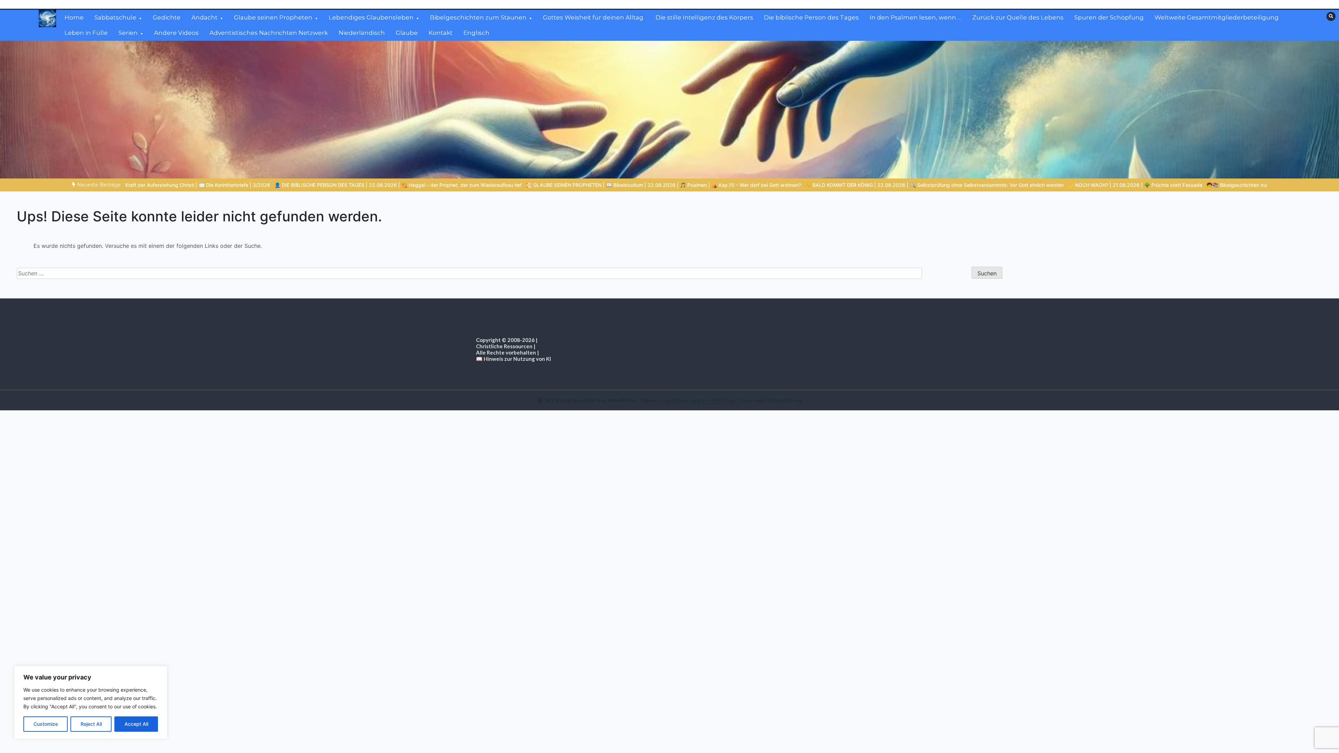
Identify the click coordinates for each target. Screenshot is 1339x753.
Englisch (476, 32)
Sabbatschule (115, 17)
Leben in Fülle (86, 32)
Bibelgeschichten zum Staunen (478, 17)
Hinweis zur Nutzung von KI (517, 359)
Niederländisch (362, 32)
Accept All (136, 724)
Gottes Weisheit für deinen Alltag (594, 17)
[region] (90, 702)
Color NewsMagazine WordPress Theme (706, 400)
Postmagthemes (783, 400)
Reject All (91, 724)
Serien (128, 32)
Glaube (407, 32)
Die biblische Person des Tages (811, 17)
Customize (45, 724)
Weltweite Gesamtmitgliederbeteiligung (1217, 17)
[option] (268, 185)
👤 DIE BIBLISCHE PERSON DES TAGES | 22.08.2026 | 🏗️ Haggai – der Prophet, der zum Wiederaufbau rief (268, 185)
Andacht (204, 17)
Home (74, 17)
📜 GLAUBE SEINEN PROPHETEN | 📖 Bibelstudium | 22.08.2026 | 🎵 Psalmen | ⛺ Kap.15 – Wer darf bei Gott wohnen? (534, 185)
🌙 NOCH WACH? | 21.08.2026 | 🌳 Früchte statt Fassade (1005, 185)
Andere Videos (176, 32)
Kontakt (441, 32)
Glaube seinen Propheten (273, 17)
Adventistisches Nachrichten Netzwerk (269, 32)
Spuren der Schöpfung (1109, 17)
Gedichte (167, 17)
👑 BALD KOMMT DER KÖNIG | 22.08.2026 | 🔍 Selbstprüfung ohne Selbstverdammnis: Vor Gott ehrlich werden (805, 185)
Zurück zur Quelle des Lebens (1018, 17)
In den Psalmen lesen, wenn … (915, 17)
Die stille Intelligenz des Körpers (704, 17)
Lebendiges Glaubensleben (371, 17)
